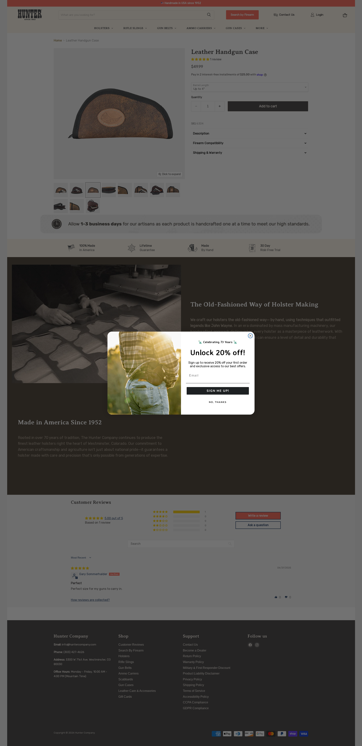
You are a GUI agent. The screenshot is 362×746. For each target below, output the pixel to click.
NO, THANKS (218, 402)
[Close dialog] (250, 335)
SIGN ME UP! (218, 391)
